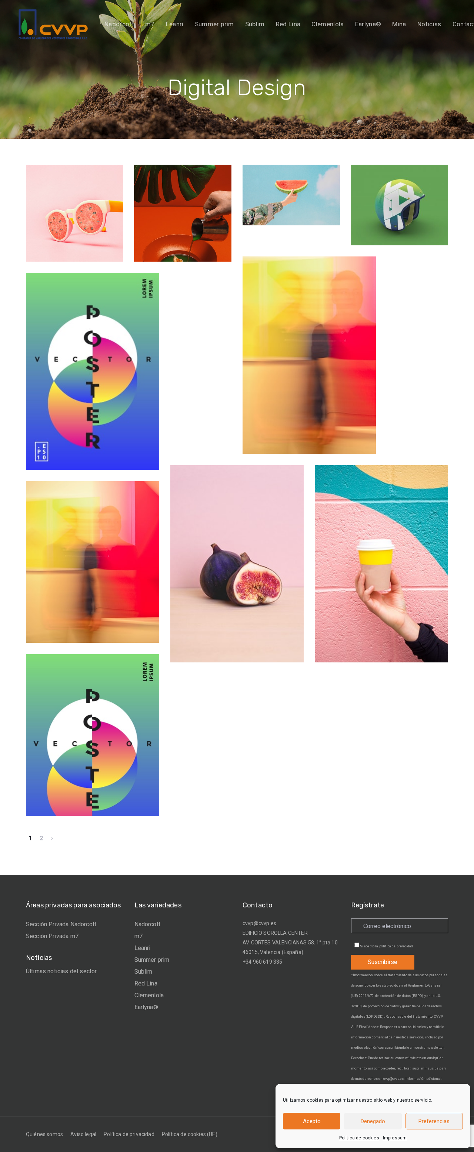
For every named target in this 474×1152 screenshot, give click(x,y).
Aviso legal (83, 1134)
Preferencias (434, 1121)
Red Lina (145, 983)
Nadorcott (147, 924)
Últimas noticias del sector (61, 971)
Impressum (395, 1138)
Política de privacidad (129, 1134)
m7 (138, 936)
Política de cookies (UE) (189, 1134)
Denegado (373, 1121)
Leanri (142, 947)
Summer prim (152, 959)
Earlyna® (146, 1007)
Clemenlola (149, 995)
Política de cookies (359, 1138)
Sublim (143, 971)
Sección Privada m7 (52, 936)
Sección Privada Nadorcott (61, 924)
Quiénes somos (44, 1134)
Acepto (312, 1121)
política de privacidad (396, 946)
